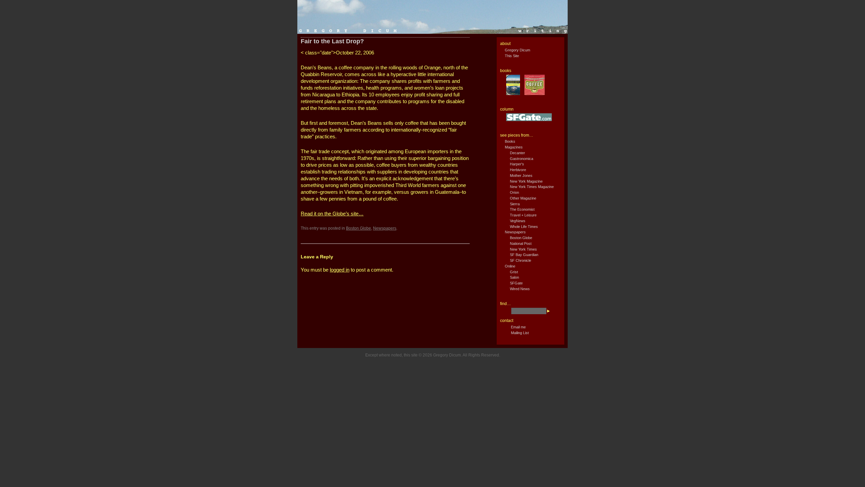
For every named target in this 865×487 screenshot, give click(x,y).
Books (510, 141)
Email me (518, 327)
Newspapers (384, 228)
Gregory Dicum (517, 50)
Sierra (515, 204)
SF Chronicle (520, 260)
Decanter (517, 153)
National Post (521, 243)
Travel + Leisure (523, 215)
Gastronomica (521, 159)
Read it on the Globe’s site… (332, 213)
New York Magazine (526, 181)
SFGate (516, 283)
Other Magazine (523, 198)
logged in (339, 270)
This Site (512, 56)
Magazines (514, 147)
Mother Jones (521, 175)
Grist (514, 272)
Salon (514, 277)
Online (510, 266)
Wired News (520, 289)
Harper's (517, 164)
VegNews (517, 221)
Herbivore (518, 170)
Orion (514, 192)
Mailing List (520, 333)
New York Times (523, 249)
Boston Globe (358, 228)
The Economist (522, 209)
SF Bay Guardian (524, 255)
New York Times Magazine (532, 187)
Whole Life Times (524, 227)
